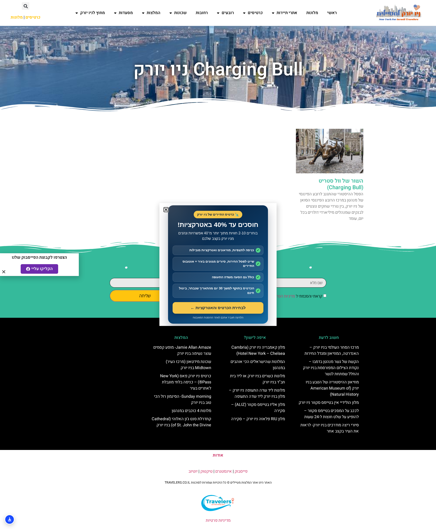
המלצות (153, 13)
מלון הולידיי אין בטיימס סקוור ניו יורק (329, 403)
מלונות (312, 13)
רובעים (228, 13)
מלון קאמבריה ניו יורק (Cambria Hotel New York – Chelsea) (258, 350)
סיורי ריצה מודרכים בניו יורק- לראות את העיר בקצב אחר (329, 428)
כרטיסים (255, 13)
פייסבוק (241, 471)
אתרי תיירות (287, 13)
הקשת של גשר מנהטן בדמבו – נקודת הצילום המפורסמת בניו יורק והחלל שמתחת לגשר (331, 368)
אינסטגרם (223, 471)
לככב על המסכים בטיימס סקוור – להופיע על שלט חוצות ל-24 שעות (331, 414)
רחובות (202, 13)
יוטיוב (193, 471)
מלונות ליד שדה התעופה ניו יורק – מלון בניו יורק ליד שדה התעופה (257, 393)
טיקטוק (206, 471)
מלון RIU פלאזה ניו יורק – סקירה (258, 419)
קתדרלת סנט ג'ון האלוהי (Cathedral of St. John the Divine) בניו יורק (181, 422)
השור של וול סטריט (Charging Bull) (341, 184)
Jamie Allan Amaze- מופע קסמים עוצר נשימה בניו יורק (182, 350)
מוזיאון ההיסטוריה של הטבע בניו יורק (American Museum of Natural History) (332, 388)
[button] (25, 6)
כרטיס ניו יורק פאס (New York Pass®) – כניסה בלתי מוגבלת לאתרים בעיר (185, 382)
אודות (218, 455)
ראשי (332, 13)
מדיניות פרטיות (218, 520)
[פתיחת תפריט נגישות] (10, 519)
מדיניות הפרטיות (282, 296)
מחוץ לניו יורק (92, 13)
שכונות (180, 13)
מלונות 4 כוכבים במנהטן (191, 411)
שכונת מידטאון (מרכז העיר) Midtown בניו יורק (188, 365)
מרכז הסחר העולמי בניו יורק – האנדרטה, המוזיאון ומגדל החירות (332, 350)
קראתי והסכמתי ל (296, 296)
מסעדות (126, 13)
